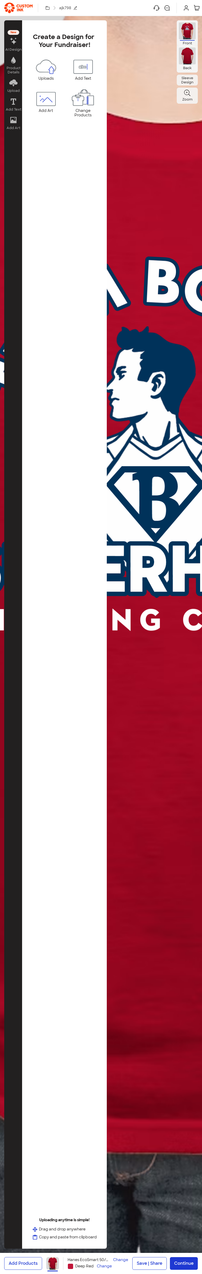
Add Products (23, 1263)
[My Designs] (47, 8)
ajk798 (65, 8)
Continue (184, 1263)
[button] (13, 41)
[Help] (156, 8)
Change (120, 1260)
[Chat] (167, 8)
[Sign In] (186, 8)
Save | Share (149, 1263)
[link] (18, 8)
